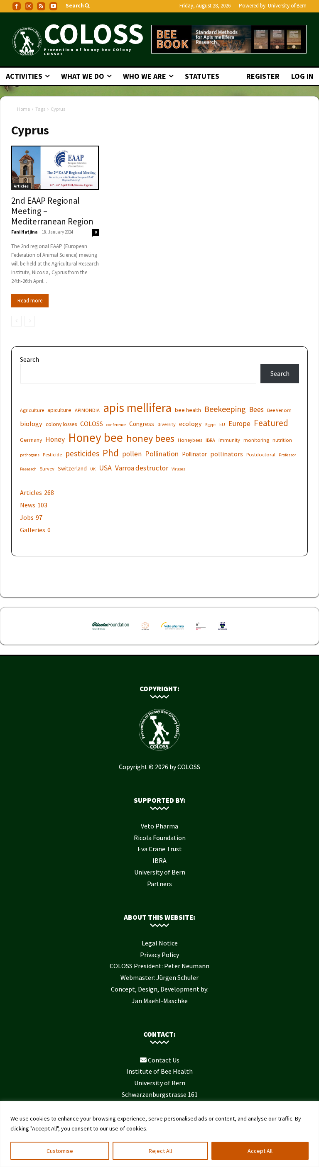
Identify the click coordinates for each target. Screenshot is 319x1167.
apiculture (59, 410)
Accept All (260, 1151)
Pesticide (52, 454)
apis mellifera (137, 407)
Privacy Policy (159, 954)
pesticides (82, 453)
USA (105, 467)
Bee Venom (279, 410)
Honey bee (95, 437)
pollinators (226, 454)
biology (31, 423)
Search (29, 359)
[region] (159, 1134)
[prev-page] (16, 321)
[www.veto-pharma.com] (172, 631)
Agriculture (32, 410)
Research (28, 469)
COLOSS (91, 423)
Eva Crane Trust (159, 849)
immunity (229, 440)
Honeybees (190, 440)
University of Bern (287, 5)
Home (23, 109)
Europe (239, 423)
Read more (29, 300)
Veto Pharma (159, 826)
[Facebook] (16, 6)
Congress (141, 424)
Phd (111, 452)
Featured (271, 423)
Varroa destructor (141, 468)
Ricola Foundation (160, 837)
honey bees (150, 438)
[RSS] (41, 6)
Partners (159, 884)
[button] (78, 6)
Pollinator (194, 454)
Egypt (210, 424)
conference (116, 424)
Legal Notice (160, 943)
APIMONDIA (87, 410)
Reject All (160, 1151)
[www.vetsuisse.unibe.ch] (201, 631)
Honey (55, 439)
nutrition (282, 440)
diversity (166, 424)
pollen (132, 454)
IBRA (210, 440)
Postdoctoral (260, 454)
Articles (21, 186)
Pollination (162, 453)
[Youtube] (53, 6)
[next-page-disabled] (30, 321)
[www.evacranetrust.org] (145, 631)
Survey (47, 468)
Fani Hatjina (24, 232)
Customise (60, 1151)
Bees (256, 409)
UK (93, 469)
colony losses (61, 424)
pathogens (29, 455)
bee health (188, 410)
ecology (190, 423)
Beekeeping (225, 408)
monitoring (256, 440)
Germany (31, 439)
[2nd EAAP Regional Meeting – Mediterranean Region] (55, 168)
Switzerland (72, 468)
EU (222, 424)
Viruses (178, 469)
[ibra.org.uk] (222, 631)
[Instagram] (29, 6)
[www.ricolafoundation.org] (110, 631)
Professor (287, 455)
